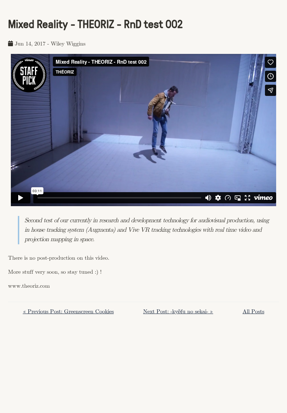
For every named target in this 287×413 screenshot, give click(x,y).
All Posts (253, 311)
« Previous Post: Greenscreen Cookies (68, 311)
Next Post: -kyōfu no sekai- (178, 311)
